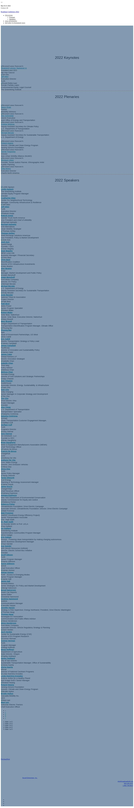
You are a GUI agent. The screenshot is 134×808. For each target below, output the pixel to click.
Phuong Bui (6, 330)
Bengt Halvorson (8, 590)
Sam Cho (5, 390)
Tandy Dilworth (7, 478)
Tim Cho (4, 398)
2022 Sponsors (11, 21)
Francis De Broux (8, 451)
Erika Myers (6, 169)
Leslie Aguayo (7, 189)
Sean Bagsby (7, 251)
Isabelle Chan (7, 363)
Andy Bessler (7, 295)
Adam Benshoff (8, 277)
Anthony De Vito (8, 460)
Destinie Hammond (9, 599)
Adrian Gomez (7, 572)
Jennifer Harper (8, 608)
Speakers (12, 19)
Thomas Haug (7, 614)
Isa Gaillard (6, 528)
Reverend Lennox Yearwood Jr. (14, 68)
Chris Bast (5, 260)
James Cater (6, 354)
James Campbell (8, 346)
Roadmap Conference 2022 (10, 12)
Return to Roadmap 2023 (15, 23)
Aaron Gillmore (7, 564)
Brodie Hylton (7, 694)
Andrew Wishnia (7, 124)
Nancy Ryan (6, 107)
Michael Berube (7, 133)
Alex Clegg (6, 407)
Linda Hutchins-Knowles (12, 676)
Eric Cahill (5, 339)
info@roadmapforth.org (125, 781)
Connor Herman (8, 641)
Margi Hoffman (7, 650)
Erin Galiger (6, 537)
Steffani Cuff (6, 425)
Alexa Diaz (5, 469)
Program (9, 15)
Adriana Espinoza (9, 495)
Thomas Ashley (8, 233)
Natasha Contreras (9, 416)
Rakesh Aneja (7, 216)
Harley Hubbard (8, 658)
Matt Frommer (7, 513)
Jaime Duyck (6, 487)
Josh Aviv (5, 242)
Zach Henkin (6, 632)
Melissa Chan (7, 372)
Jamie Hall (5, 581)
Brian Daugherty (8, 442)
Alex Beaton (6, 268)
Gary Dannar (6, 434)
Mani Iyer (5, 702)
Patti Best (5, 304)
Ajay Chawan (7, 381)
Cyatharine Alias (8, 198)
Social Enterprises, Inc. (29, 778)
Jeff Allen (4, 77)
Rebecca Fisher (8, 504)
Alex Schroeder (7, 116)
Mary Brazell (6, 321)
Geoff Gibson (7, 555)
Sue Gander (6, 546)
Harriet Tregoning (8, 152)
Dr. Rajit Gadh (7, 522)
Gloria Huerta (7, 667)
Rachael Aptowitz (8, 224)
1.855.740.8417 (128, 785)
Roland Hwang (7, 143)
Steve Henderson (8, 623)
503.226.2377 (128, 783)
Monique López (7, 160)
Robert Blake (6, 313)
